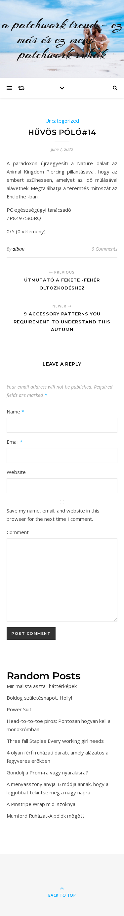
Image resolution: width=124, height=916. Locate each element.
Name (15, 411)
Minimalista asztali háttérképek (42, 686)
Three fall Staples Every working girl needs (55, 741)
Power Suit (19, 709)
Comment (18, 532)
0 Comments (104, 249)
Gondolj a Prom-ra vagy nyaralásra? (47, 772)
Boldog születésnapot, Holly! (39, 697)
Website (16, 472)
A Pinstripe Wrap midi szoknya (41, 804)
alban (18, 249)
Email (14, 441)
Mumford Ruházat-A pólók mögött (45, 815)
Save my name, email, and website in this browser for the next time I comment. (53, 514)
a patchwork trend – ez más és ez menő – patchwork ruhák (62, 39)
